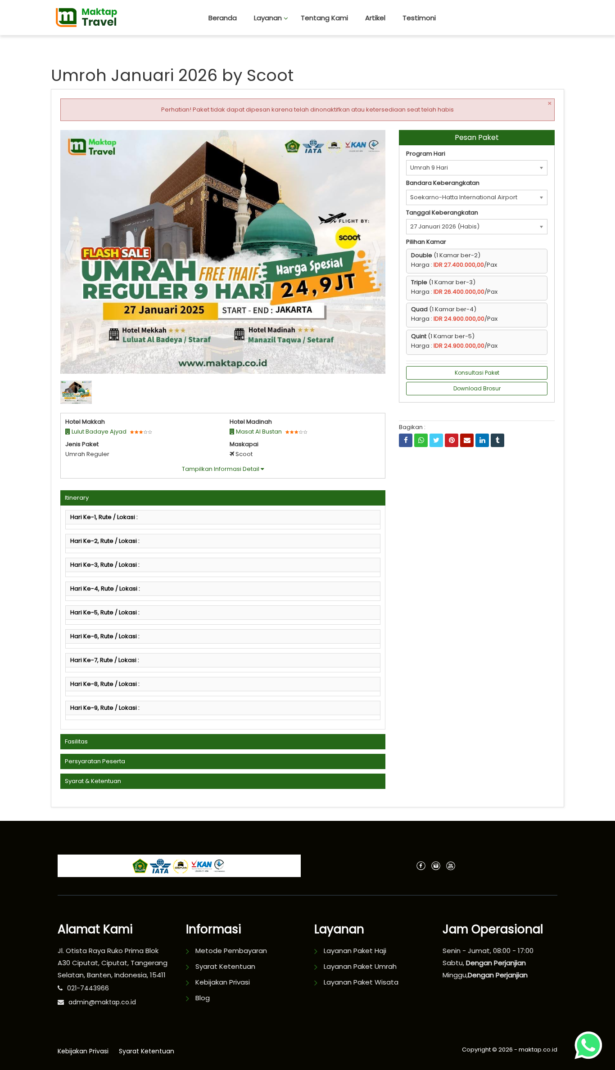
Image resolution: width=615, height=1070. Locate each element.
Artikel (375, 17)
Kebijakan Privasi (222, 982)
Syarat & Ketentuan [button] (93, 781)
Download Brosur (477, 388)
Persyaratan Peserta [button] (95, 761)
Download (360, 140)
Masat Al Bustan (258, 431)
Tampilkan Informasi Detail (221, 469)
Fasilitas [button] (76, 741)
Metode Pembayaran (231, 950)
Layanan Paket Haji (355, 950)
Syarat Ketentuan (225, 966)
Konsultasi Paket (477, 372)
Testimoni (419, 17)
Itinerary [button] (77, 497)
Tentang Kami (324, 17)
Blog (202, 998)
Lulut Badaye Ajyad (98, 431)
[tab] (222, 498)
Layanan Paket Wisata (361, 982)
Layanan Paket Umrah (360, 966)
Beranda (222, 17)
